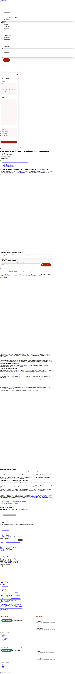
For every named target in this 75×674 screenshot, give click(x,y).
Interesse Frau (18, 604)
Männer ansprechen (8, 608)
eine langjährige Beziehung (13, 271)
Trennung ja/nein (5, 609)
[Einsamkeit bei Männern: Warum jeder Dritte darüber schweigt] (2, 544)
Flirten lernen (4, 105)
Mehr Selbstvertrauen (17, 606)
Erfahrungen (4, 21)
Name (1, 511)
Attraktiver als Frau (3, 593)
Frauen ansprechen (5, 107)
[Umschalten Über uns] (16, 127)
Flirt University (19, 599)
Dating (1, 596)
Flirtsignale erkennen (7, 37)
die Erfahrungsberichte (14, 562)
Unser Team (5, 50)
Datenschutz (4, 641)
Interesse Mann (3, 605)
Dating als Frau (10, 596)
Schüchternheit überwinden (8, 35)
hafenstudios (7, 632)
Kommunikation (28, 274)
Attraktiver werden (7, 42)
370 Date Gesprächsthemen (6, 589)
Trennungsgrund (7, 275)
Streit (37, 171)
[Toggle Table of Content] (1, 160)
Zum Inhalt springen (3, 0)
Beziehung (2, 595)
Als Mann (15, 592)
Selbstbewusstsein (6, 46)
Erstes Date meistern (7, 39)
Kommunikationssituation (15, 370)
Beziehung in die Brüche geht (29, 473)
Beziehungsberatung (20, 172)
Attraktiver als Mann (10, 593)
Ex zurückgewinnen (7, 26)
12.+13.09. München (5, 532)
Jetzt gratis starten (46, 264)
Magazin (3, 635)
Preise (3, 85)
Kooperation (43, 625)
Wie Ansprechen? (5, 586)
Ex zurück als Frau (17, 598)
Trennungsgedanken (43, 171)
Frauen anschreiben (5, 117)
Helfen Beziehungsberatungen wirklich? (9, 166)
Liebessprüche (2, 606)
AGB (3, 640)
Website (1, 514)
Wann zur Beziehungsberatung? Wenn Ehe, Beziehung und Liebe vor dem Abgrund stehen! (15, 162)
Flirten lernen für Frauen (14, 599)
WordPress (9, 642)
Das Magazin (6, 24)
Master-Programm (5, 78)
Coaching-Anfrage (47, 618)
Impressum (4, 639)
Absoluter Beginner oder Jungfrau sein (6, 592)
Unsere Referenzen (6, 52)
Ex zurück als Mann (2, 599)
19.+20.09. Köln (4, 533)
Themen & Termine (7, 12)
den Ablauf (9, 568)
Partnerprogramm (45, 629)
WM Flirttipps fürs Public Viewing (6, 549)
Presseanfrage (45, 622)
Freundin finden (6, 28)
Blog (15, 595)
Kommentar (2, 522)
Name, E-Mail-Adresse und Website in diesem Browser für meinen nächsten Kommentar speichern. (17, 524)
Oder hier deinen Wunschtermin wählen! (8, 536)
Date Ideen (18, 595)
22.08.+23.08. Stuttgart (5, 530)
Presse (3, 637)
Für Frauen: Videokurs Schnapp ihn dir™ (10, 17)
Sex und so (20, 608)
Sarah (4, 153)
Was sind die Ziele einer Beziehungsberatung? (9, 164)
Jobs (3, 636)
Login (3, 57)
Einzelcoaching (6, 15)
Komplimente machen (9, 605)
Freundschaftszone (10, 604)
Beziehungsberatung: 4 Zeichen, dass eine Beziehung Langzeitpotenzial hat (14, 501)
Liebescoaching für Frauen (46, 496)
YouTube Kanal (4, 133)
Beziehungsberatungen (3, 254)
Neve (1, 642)
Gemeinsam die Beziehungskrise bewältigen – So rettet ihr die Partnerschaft (14, 505)
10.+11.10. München (5, 535)
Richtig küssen (6, 44)
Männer (2, 608)
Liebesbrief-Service (6, 19)
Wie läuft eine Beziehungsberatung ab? (9, 165)
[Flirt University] (37, 4)
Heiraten (14, 604)
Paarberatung (17, 484)
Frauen (1, 600)
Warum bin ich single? (5, 610)
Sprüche (1, 609)
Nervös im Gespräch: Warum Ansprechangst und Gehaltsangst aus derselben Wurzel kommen (14, 547)
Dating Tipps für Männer (5, 598)
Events (3, 634)
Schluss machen (14, 608)
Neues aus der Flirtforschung (4, 538)
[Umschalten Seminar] (16, 81)
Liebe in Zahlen (15, 605)
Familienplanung (8, 599)
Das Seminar (4, 590)
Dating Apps (16, 596)
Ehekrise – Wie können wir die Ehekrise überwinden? (10, 503)
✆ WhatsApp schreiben (6, 620)
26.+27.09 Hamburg (5, 534)
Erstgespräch (10, 146)
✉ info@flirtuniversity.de (17, 620)
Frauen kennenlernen (7, 33)
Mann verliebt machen (8, 606)
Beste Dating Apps (5, 588)
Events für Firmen (6, 55)
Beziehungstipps (9, 595)
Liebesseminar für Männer (34, 496)
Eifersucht (13, 598)
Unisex (11, 609)
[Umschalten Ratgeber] (16, 97)
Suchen (20, 539)
